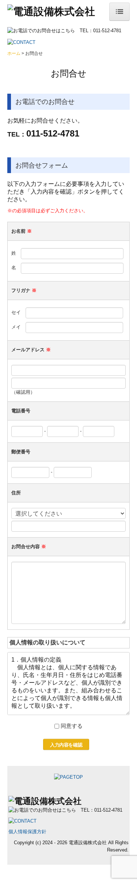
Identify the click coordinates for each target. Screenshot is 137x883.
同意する (72, 726)
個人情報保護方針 (27, 831)
